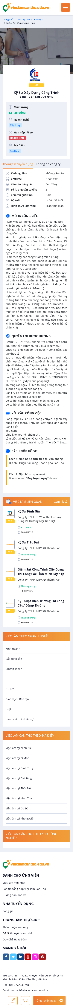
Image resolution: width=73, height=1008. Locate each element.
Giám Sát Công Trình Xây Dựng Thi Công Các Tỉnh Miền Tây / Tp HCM (41, 573)
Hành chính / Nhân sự (19, 719)
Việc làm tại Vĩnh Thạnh (20, 798)
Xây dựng (15, 125)
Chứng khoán (14, 669)
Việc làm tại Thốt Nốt (19, 788)
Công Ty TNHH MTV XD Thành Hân (39, 548)
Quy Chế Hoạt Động (15, 939)
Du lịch (10, 689)
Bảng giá (8, 911)
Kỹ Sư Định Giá (29, 511)
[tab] (18, 164)
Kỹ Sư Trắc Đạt (28, 542)
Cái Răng (14, 150)
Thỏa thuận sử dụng (15, 927)
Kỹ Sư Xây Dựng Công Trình (37, 94)
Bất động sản (14, 658)
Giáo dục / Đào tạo (17, 699)
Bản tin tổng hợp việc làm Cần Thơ (24, 889)
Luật (8, 709)
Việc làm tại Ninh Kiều (19, 748)
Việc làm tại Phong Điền (20, 818)
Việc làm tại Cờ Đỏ (17, 808)
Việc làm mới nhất (14, 882)
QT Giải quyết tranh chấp (18, 933)
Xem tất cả (60, 501)
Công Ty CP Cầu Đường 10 (30, 19)
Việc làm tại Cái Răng (19, 778)
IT (7, 679)
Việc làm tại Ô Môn (17, 758)
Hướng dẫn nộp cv (14, 895)
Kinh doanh (13, 648)
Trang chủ (8, 19)
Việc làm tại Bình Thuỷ (20, 768)
